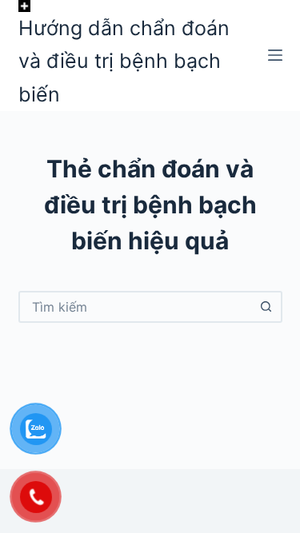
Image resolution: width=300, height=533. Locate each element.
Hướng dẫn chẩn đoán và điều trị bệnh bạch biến (124, 61)
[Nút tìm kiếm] (266, 306)
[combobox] (136, 307)
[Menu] (275, 55)
